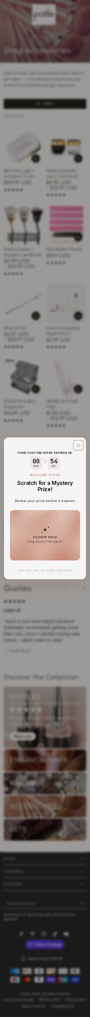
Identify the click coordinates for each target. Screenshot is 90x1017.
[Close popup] (78, 445)
